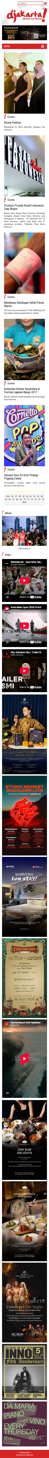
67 (13, 499)
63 (38, 496)
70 (24, 499)
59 (23, 496)
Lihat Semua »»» (24, 548)
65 (6, 499)
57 (16, 496)
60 (27, 496)
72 (32, 499)
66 (10, 499)
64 (42, 496)
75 (43, 499)
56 (12, 496)
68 (17, 499)
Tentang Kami (24, 1452)
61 (31, 496)
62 (34, 496)
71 (28, 499)
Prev (8, 496)
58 (20, 496)
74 (39, 499)
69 (21, 499)
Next (24, 502)
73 (35, 499)
